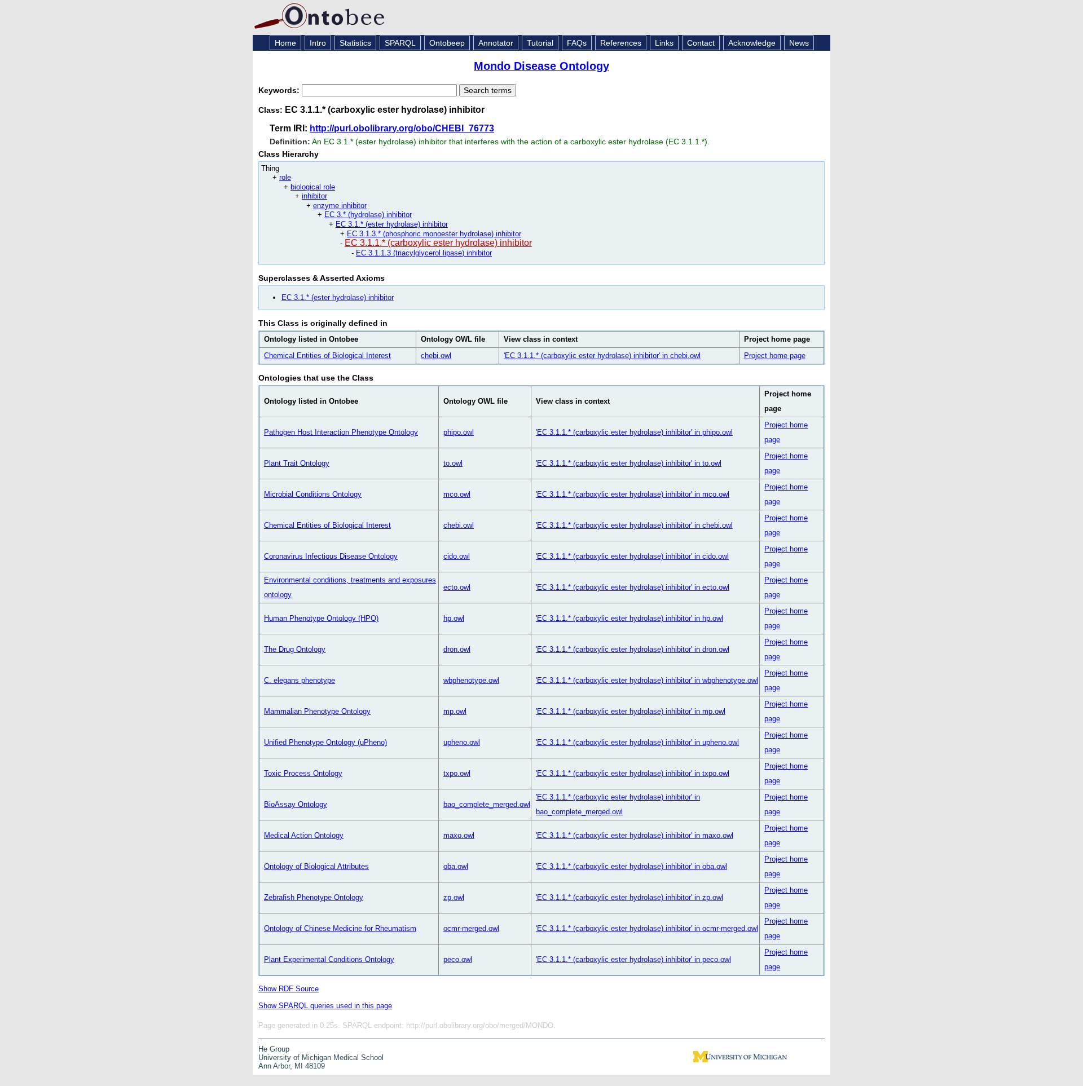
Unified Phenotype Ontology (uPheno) (325, 742)
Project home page (774, 355)
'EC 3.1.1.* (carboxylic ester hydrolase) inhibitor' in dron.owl (632, 649)
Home (285, 42)
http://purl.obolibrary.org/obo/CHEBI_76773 (402, 128)
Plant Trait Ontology (296, 463)
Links (664, 42)
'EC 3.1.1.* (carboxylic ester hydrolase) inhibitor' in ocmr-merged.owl (647, 928)
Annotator (495, 42)
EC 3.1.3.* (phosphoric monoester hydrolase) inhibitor (434, 233)
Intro (318, 42)
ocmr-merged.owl (471, 928)
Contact (701, 42)
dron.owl (456, 649)
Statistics (355, 42)
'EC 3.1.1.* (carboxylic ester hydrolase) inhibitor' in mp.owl (630, 711)
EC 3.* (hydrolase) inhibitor (368, 214)
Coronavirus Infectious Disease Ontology (331, 556)
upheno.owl (461, 742)
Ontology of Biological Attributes (316, 866)
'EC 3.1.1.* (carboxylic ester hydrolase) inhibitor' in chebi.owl (602, 355)
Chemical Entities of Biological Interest (327, 355)
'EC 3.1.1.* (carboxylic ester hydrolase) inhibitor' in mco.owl (632, 494)
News (799, 42)
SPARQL (400, 42)
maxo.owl (458, 835)
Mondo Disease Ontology (541, 66)
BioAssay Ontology (295, 804)
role (285, 177)
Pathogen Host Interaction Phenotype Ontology (341, 432)
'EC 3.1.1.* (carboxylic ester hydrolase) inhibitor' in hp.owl (629, 618)
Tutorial (540, 42)
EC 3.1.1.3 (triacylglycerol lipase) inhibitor (424, 253)
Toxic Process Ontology (303, 773)
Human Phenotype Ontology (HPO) (321, 618)
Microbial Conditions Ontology (313, 494)
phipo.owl (458, 432)
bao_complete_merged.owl (486, 804)
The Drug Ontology (294, 649)
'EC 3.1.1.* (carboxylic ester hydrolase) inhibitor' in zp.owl (629, 897)
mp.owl (454, 711)
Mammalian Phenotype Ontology (317, 711)
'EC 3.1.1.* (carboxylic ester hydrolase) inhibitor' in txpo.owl (632, 773)
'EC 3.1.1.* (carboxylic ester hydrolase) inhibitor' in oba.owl (631, 866)
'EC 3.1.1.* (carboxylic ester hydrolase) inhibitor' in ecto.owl (632, 587)
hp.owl (453, 618)
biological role (312, 187)
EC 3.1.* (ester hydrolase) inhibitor (392, 224)
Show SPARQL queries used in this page (325, 1005)
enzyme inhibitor (340, 205)
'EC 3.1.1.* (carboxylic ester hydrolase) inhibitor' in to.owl (628, 463)
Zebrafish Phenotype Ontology (313, 897)
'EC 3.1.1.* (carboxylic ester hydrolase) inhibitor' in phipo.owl (634, 432)
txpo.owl (456, 773)
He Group (273, 1049)
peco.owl (457, 959)
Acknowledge (752, 42)
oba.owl (455, 866)
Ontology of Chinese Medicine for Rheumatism (340, 928)
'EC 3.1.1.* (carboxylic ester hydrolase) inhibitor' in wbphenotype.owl (647, 680)
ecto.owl (456, 587)
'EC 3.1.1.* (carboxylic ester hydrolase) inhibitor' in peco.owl (633, 959)
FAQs (577, 42)
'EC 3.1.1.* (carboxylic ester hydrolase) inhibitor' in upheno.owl (637, 742)
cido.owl (456, 556)
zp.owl (453, 897)
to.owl (453, 463)
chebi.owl (436, 355)
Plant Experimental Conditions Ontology (329, 959)
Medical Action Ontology (304, 835)
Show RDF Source (288, 989)
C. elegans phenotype (299, 680)
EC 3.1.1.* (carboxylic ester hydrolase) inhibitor (438, 243)
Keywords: (280, 90)
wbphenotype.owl (471, 680)
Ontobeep (447, 42)
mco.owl (456, 494)
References (620, 42)
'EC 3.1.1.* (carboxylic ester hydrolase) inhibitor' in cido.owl (632, 556)
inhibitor (314, 196)
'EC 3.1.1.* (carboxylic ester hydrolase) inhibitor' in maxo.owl (634, 835)
